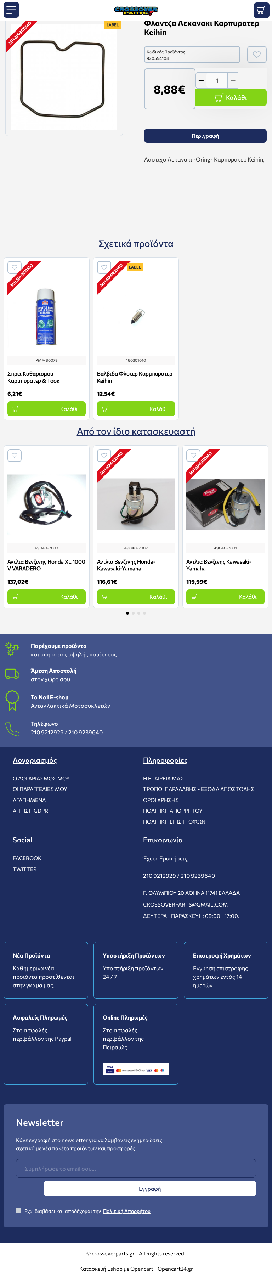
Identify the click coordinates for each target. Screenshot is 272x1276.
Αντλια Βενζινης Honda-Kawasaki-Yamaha (126, 565)
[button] (127, 613)
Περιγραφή (205, 135)
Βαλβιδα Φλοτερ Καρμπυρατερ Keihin (134, 377)
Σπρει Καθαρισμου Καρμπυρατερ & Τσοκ (33, 377)
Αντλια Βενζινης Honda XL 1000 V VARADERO (46, 565)
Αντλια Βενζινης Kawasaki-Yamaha (218, 565)
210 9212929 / (49, 732)
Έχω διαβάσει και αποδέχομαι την (87, 1211)
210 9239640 (85, 732)
